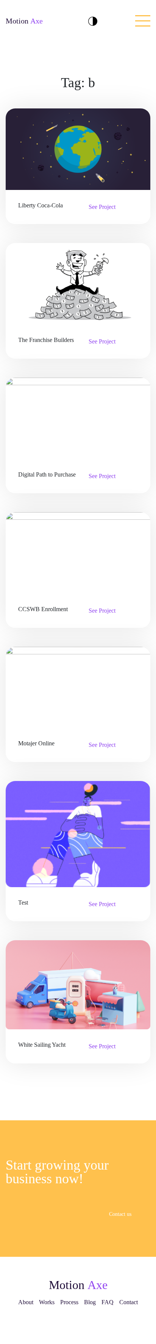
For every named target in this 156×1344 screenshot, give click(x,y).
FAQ (107, 1302)
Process (69, 1302)
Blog (90, 1302)
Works (47, 1302)
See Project (103, 207)
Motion (24, 21)
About (25, 1302)
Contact (128, 1302)
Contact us (121, 1214)
